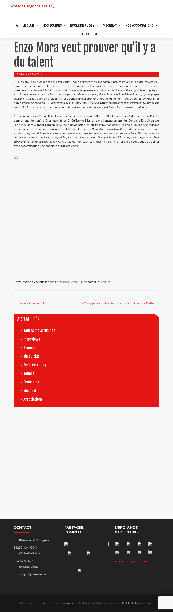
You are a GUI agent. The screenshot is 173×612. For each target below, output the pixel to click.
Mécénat (110, 25)
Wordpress (72, 602)
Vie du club (31, 356)
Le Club (28, 25)
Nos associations (139, 25)
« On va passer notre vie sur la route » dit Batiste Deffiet (120, 303)
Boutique (83, 34)
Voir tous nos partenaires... (132, 561)
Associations (32, 399)
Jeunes (28, 373)
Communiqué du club (29, 303)
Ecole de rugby (34, 365)
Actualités (63, 282)
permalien (105, 282)
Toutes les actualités (39, 330)
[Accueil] (16, 25)
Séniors (74, 282)
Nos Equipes (52, 25)
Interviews (31, 339)
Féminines (31, 382)
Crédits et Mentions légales (137, 602)
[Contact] (96, 34)
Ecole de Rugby (82, 25)
